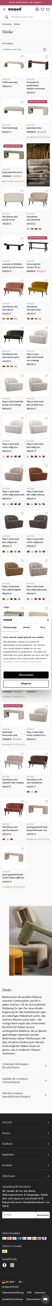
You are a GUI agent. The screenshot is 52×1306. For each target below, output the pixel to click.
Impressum (40, 1293)
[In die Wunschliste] (22, 56)
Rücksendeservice (35, 1299)
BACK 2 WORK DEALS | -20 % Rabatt (25, 3)
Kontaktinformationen (12, 1299)
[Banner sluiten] (48, 620)
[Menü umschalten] (4, 9)
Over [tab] (42, 627)
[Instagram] (12, 1265)
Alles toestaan (26, 675)
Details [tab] (26, 627)
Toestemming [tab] (9, 627)
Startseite (6, 24)
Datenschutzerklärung (13, 1293)
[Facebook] (4, 1265)
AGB (29, 1293)
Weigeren (26, 684)
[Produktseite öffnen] (14, 65)
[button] (26, 17)
